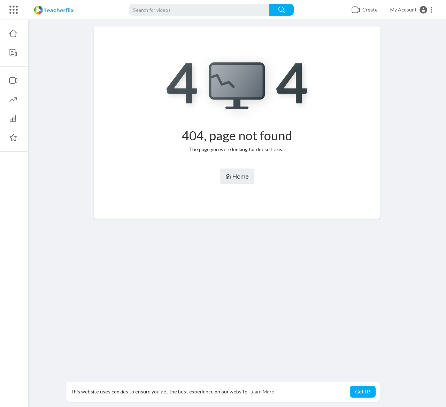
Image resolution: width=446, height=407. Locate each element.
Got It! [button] (362, 391)
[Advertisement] (237, 313)
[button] (412, 10)
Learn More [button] (261, 391)
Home (240, 176)
